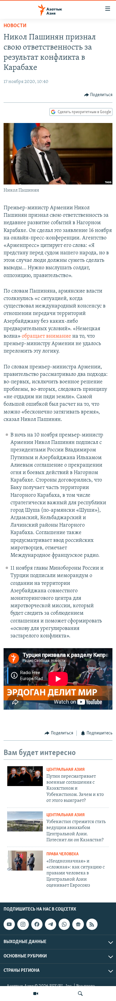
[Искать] (80, 993)
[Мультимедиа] (36, 993)
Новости (15, 26)
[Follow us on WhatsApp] (64, 924)
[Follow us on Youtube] (9, 924)
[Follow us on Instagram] (23, 924)
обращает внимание (46, 336)
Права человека (62, 854)
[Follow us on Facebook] (37, 924)
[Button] (98, 95)
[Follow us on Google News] (78, 924)
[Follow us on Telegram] (50, 924)
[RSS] (92, 924)
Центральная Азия (65, 770)
